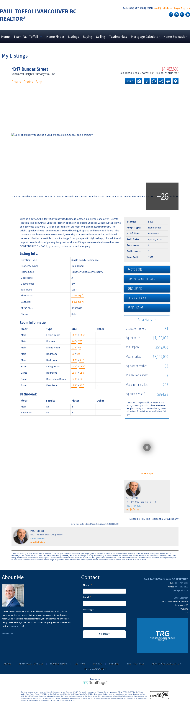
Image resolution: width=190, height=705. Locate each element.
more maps (147, 473)
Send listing (134, 288)
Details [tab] (16, 81)
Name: (87, 585)
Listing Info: (29, 253)
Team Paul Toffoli (31, 663)
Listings (73, 36)
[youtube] (187, 14)
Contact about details (141, 279)
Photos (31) (134, 269)
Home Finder (55, 36)
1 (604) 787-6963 (133, 505)
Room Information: (34, 322)
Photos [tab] (28, 81)
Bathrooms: (28, 394)
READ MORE (7, 633)
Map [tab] (39, 81)
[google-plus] (176, 14)
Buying (87, 36)
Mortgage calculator (148, 298)
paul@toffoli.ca (163, 8)
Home (5, 36)
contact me (17, 626)
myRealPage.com (95, 683)
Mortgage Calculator (145, 36)
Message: (88, 609)
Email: (86, 597)
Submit (104, 634)
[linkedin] (181, 14)
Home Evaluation (175, 36)
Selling (100, 36)
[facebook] (170, 14)
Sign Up (185, 8)
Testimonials (118, 36)
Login (177, 8)
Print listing (135, 307)
